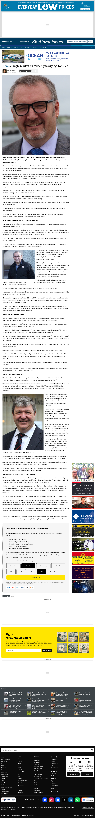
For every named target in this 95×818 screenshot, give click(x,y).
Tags (52, 781)
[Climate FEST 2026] (83, 464)
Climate (3, 770)
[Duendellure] (83, 572)
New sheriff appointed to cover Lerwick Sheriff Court (39, 694)
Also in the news (5, 759)
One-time (13, 566)
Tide (52, 775)
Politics (20, 769)
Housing (20, 761)
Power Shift (21, 772)
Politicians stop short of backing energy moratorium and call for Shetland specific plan (62, 707)
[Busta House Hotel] (83, 544)
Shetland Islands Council (41, 778)
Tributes (36, 764)
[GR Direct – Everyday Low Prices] (47, 6)
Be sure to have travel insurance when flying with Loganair (38, 700)
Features (37, 760)
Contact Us (4, 807)
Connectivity (4, 774)
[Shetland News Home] (47, 45)
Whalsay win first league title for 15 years (39, 711)
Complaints (62, 807)
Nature (19, 765)
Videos (53, 788)
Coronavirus (4, 776)
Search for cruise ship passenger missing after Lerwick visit (15, 700)
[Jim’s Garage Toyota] (83, 488)
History (20, 759)
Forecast (53, 773)
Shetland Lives (38, 768)
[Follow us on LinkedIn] (70, 799)
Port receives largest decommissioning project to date (38, 706)
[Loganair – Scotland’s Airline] (83, 502)
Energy (3, 789)
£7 (31, 572)
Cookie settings (88, 807)
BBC (35, 780)
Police (19, 767)
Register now (73, 774)
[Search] (92, 47)
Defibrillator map (57, 792)
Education (3, 783)
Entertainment (5, 791)
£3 (11, 572)
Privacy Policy (42, 807)
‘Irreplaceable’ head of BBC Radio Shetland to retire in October (85, 712)
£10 (41, 572)
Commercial (38, 774)
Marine (19, 763)
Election (3, 785)
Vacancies (37, 790)
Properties (54, 757)
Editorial (36, 757)
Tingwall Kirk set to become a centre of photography (61, 712)
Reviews (20, 790)
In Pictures (37, 762)
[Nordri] (83, 586)
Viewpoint (20, 792)
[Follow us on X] (64, 799)
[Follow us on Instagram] (51, 799)
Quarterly (43, 566)
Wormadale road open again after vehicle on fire (85, 700)
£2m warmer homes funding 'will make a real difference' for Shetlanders (62, 695)
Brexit (2, 765)
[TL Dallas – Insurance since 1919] (83, 516)
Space (19, 774)
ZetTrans (36, 785)
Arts (2, 763)
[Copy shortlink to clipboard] (29, 71)
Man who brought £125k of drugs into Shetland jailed (16, 694)
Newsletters (54, 785)
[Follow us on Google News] (87, 799)
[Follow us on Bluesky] (57, 799)
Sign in (90, 41)
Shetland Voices (38, 766)
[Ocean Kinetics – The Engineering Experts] (36, 56)
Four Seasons (38, 771)
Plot (52, 765)
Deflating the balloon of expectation (85, 705)
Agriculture (4, 761)
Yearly (58, 566)
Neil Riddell (11, 70)
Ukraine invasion (22, 780)
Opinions (21, 786)
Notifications (5, 809)
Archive (53, 779)
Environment (4, 793)
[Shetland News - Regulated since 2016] (8, 799)
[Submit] (92, 750)
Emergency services (6, 787)
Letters (20, 788)
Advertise (12, 807)
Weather (20, 782)
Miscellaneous (55, 768)
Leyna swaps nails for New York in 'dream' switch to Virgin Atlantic (15, 707)
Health (19, 757)
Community (4, 772)
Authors (53, 783)
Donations (70, 807)
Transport (20, 778)
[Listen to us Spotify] (77, 799)
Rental (53, 761)
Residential (54, 759)
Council (3, 778)
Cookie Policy (52, 807)
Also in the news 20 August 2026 (61, 699)
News (6, 66)
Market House (38, 783)
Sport (19, 776)
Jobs (36, 788)
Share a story (21, 807)
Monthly (28, 566)
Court (2, 780)
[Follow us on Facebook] (44, 799)
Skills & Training (38, 792)
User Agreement (31, 807)
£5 (21, 572)
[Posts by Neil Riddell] (5, 71)
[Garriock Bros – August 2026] (83, 558)
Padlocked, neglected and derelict (15, 711)
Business (3, 768)
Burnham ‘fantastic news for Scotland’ (85, 693)
